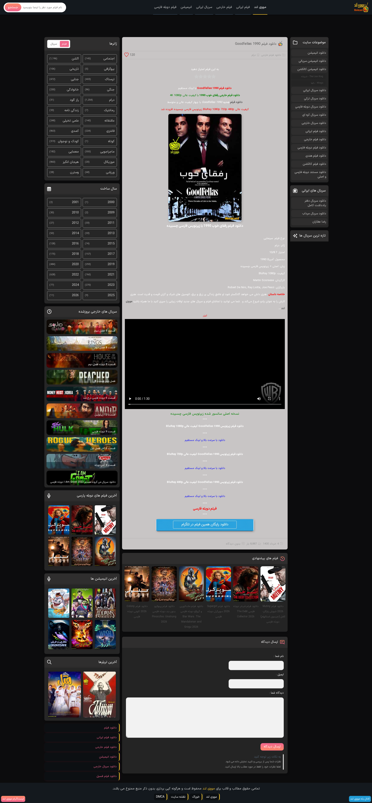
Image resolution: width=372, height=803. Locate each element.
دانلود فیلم (236, 102)
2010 (75, 212)
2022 (75, 274)
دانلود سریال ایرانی (314, 90)
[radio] (213, 78)
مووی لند (260, 7)
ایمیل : (280, 674)
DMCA (160, 797)
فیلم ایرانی (243, 7)
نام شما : (279, 656)
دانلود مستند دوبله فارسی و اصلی (310, 174)
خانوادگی (73, 89)
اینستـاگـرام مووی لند (13, 799)
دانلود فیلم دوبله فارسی (312, 147)
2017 (111, 254)
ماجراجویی (107, 151)
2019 (111, 264)
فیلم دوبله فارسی (165, 7)
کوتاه (111, 141)
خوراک (196, 797)
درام (254, 55)
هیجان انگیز (71, 162)
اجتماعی (109, 58)
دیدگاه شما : (276, 693)
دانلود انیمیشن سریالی (312, 61)
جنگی (111, 89)
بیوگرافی (109, 69)
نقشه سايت (178, 797)
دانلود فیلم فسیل (106, 776)
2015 (111, 243)
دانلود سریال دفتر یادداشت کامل (315, 203)
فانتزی (110, 131)
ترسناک (110, 79)
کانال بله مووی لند (360, 799)
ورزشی (110, 172)
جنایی (75, 79)
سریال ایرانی (204, 7)
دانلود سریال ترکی (315, 98)
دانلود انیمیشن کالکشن (311, 69)
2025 (111, 295)
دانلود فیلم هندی (315, 156)
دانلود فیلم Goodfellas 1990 (255, 44)
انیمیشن (186, 7)
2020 (75, 264)
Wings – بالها (317, 83)
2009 (111, 212)
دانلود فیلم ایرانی (315, 131)
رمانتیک (109, 110)
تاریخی (74, 69)
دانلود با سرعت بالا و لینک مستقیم (205, 440)
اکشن (75, 58)
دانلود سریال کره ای (314, 115)
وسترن (74, 172)
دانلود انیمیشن (317, 53)
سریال (54, 44)
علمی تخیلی (71, 120)
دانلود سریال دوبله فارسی (310, 106)
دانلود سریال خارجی (314, 123)
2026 (75, 295)
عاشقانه (109, 120)
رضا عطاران (319, 221)
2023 (111, 285)
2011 (111, 223)
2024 (75, 285)
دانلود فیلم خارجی (271, 55)
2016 (75, 243)
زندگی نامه (71, 110)
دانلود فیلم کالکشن (314, 164)
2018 (75, 254)
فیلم (64, 44)
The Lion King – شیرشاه (312, 76)
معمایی (73, 151)
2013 (111, 233)
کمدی (75, 131)
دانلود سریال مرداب (314, 213)
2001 (75, 202)
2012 (75, 223)
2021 (111, 274)
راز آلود (74, 100)
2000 (111, 202)
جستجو (13, 7)
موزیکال (109, 162)
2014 (75, 233)
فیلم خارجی (224, 7)
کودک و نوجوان (68, 141)
